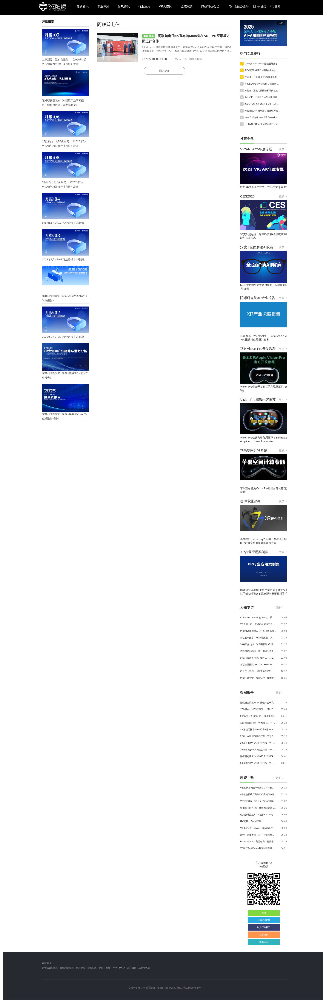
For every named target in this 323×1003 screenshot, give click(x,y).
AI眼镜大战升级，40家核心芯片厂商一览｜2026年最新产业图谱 (258, 722)
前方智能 (80, 967)
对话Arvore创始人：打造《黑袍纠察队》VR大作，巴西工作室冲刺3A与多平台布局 (258, 631)
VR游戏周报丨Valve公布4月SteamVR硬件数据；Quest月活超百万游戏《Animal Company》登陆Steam (258, 729)
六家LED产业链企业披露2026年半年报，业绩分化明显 (262, 77)
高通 (108, 967)
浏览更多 (164, 70)
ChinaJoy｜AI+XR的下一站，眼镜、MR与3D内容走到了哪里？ (258, 617)
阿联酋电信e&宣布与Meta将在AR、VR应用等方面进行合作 (186, 38)
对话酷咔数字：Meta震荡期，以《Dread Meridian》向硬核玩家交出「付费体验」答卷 (258, 637)
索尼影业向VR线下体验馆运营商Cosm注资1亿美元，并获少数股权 (258, 808)
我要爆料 (263, 934)
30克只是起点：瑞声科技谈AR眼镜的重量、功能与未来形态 (258, 644)
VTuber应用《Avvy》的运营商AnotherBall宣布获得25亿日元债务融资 (258, 828)
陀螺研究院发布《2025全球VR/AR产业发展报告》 (258, 756)
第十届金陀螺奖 (50, 967)
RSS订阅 (263, 942)
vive (115, 967)
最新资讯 (83, 6)
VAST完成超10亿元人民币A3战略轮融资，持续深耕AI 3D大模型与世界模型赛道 (258, 801)
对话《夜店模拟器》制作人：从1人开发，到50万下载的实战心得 (258, 658)
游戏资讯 (124, 6)
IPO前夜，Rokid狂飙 (250, 821)
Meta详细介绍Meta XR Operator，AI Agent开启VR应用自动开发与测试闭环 (262, 117)
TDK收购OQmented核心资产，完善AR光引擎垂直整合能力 (262, 124)
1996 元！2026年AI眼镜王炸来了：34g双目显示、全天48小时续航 (262, 63)
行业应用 (144, 6)
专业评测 (103, 6)
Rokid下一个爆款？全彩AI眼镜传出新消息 (262, 97)
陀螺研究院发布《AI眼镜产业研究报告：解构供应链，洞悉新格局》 (258, 702)
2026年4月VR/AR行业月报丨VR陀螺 (258, 743)
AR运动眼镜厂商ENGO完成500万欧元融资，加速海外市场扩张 (258, 794)
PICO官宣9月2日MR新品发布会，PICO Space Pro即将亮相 (262, 70)
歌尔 (101, 967)
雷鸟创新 (131, 967)
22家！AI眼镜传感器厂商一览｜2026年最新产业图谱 (258, 736)
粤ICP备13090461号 (189, 987)
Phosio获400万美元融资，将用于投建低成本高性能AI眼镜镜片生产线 (258, 841)
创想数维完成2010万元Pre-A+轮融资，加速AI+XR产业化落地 (258, 814)
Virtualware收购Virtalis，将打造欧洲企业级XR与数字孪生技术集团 (262, 84)
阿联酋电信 (195, 58)
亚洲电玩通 (144, 967)
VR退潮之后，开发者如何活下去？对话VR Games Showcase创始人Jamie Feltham (258, 624)
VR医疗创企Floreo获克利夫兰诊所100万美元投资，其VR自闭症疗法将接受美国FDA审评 (258, 848)
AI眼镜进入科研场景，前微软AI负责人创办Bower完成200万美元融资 (262, 110)
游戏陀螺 (91, 967)
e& (185, 58)
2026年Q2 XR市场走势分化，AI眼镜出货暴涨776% (262, 104)
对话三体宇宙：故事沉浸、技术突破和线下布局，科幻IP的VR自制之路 (258, 678)
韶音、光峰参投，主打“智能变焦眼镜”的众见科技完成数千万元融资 (258, 834)
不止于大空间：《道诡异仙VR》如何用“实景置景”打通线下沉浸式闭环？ (258, 671)
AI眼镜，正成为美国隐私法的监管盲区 (262, 90)
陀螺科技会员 (210, 6)
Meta (178, 58)
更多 (281, 149)
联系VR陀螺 (264, 920)
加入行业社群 (263, 927)
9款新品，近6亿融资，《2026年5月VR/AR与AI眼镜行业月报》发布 (258, 716)
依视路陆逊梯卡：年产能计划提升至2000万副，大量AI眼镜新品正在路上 (258, 651)
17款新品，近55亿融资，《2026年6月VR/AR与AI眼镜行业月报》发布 (258, 709)
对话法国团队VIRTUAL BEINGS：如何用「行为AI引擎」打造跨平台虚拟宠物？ (258, 664)
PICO (122, 967)
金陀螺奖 (187, 6)
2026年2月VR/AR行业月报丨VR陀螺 (258, 763)
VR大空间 (165, 6)
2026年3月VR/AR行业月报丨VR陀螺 (258, 749)
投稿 (264, 913)
